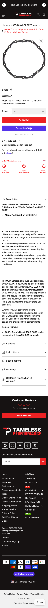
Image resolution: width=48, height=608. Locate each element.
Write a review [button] (24, 415)
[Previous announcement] (4, 5)
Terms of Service (38, 594)
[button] (4, 16)
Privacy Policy (23, 594)
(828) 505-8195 (15, 528)
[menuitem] (35, 482)
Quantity (5, 111)
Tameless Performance (24, 603)
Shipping (6, 145)
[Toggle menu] (42, 490)
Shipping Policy (24, 598)
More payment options (24, 134)
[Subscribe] (43, 461)
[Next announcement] (44, 5)
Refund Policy (9, 594)
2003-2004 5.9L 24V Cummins (25, 25)
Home (5, 25)
